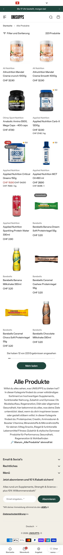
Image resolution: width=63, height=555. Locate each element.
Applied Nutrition (41, 117)
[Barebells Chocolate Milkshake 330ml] (46, 312)
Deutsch (30, 526)
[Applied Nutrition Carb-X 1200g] (46, 100)
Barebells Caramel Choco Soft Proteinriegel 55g (16, 337)
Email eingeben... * (15, 499)
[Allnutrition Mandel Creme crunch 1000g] (16, 51)
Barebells (37, 223)
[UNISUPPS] (17, 17)
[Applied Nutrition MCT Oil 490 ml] (46, 153)
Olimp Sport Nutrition (13, 117)
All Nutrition (8, 68)
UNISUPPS (34, 533)
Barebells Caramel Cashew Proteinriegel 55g (44, 284)
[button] (3, 9)
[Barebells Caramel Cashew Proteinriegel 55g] (46, 259)
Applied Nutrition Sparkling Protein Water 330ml (16, 230)
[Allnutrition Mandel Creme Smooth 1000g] (46, 51)
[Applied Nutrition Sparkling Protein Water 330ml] (16, 206)
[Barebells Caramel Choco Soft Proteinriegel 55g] (16, 312)
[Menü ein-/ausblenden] (4, 17)
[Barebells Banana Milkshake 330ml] (16, 259)
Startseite (7, 25)
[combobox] (31, 3)
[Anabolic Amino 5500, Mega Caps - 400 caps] (16, 100)
